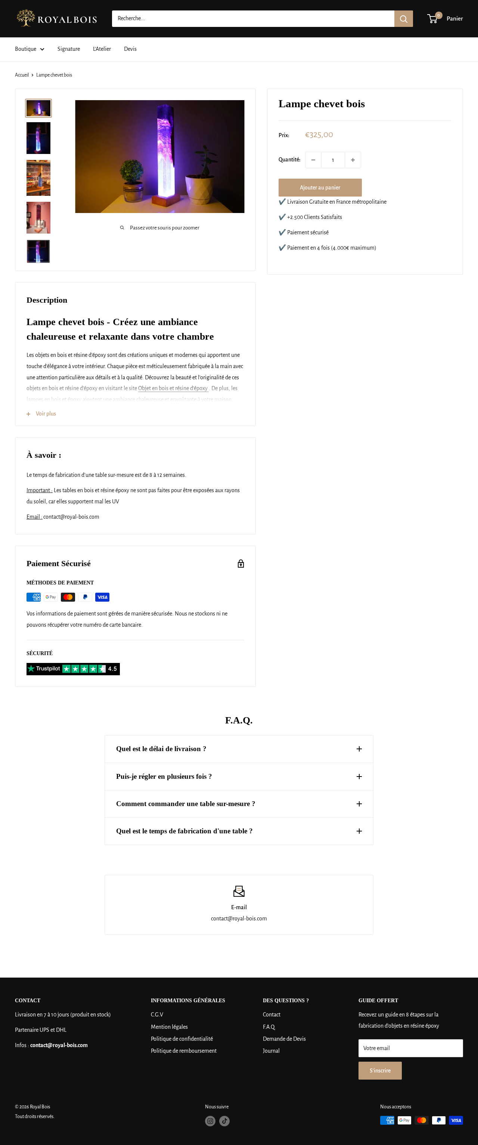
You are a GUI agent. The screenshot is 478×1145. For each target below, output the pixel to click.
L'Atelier (102, 49)
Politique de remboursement (184, 1051)
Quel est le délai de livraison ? (161, 749)
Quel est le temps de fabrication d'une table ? (184, 831)
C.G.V (157, 1015)
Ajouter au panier (320, 188)
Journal (271, 1051)
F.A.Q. (269, 1027)
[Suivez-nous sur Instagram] (210, 1121)
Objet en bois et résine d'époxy (173, 388)
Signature (69, 49)
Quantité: (290, 160)
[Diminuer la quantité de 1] (313, 160)
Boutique (25, 49)
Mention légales (169, 1027)
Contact (271, 1015)
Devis (130, 49)
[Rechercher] (403, 18)
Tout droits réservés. (35, 1116)
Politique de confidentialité (182, 1039)
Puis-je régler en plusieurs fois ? (164, 776)
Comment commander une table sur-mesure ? (185, 804)
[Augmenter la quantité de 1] (353, 160)
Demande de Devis (284, 1039)
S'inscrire (380, 1071)
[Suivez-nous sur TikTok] (224, 1121)
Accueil (22, 75)
